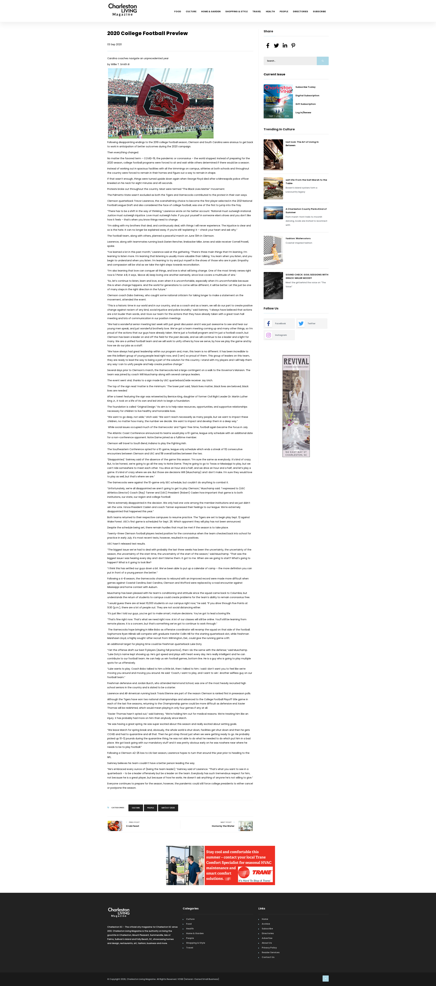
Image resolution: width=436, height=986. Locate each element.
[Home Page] (122, 6)
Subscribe (319, 11)
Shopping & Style (236, 11)
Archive (266, 925)
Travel (256, 11)
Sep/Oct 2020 (168, 808)
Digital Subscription (307, 95)
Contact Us (268, 958)
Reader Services (270, 953)
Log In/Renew (303, 112)
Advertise (267, 939)
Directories (300, 11)
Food (177, 11)
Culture (191, 11)
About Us (267, 944)
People (284, 11)
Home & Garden (211, 11)
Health (270, 11)
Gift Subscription (305, 104)
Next (331, 406)
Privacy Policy (269, 949)
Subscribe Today (305, 87)
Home (265, 920)
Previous (256, 406)
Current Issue (274, 74)
